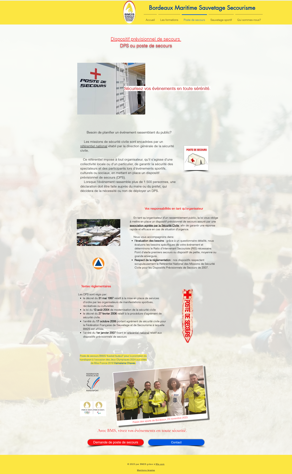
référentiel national (93, 146)
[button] (169, 18)
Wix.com (160, 464)
